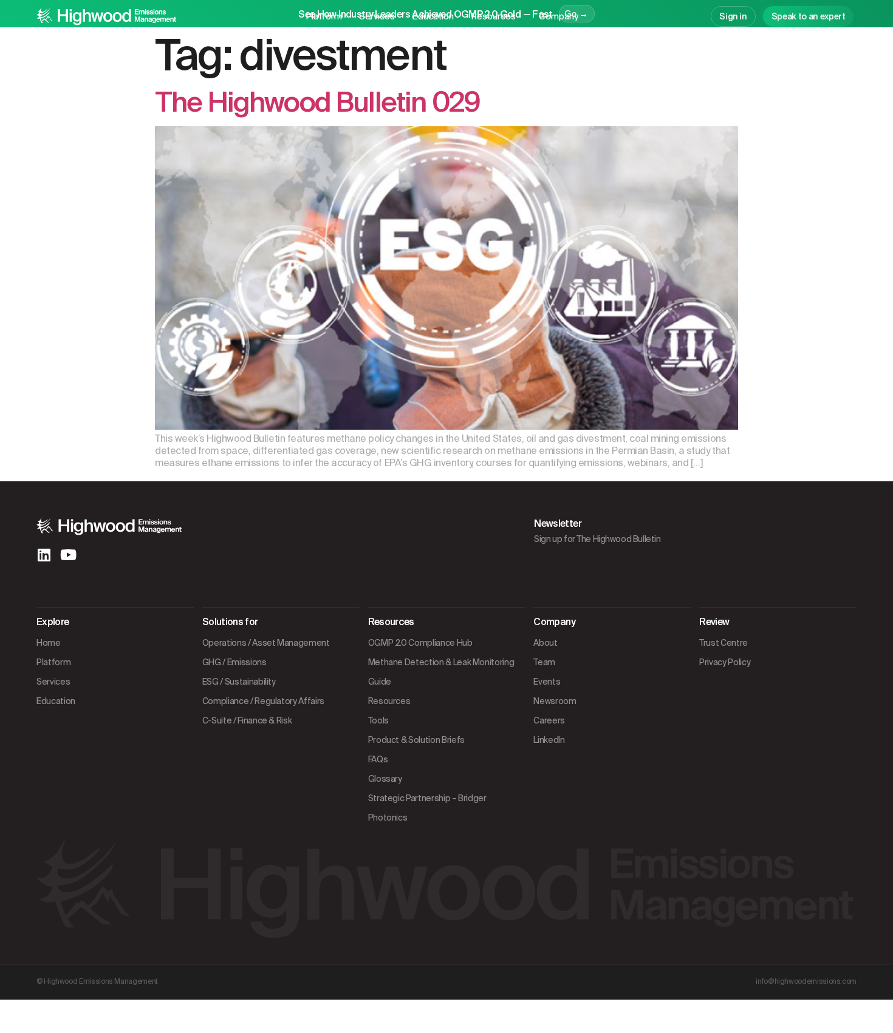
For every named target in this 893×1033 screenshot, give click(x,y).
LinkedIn (548, 739)
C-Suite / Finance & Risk (247, 720)
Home (48, 642)
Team (544, 662)
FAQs (378, 759)
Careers (549, 720)
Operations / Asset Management (266, 642)
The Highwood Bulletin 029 (317, 102)
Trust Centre (723, 642)
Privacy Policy (724, 662)
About (545, 642)
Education (433, 16)
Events (546, 681)
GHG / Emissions (234, 662)
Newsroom (554, 701)
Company (558, 16)
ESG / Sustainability (239, 681)
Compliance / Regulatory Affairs (263, 701)
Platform (324, 16)
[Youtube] (68, 554)
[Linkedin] (43, 554)
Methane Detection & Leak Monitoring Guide (441, 672)
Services (377, 16)
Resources (493, 16)
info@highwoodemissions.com (806, 981)
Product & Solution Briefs (416, 739)
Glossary (385, 778)
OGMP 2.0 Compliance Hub (420, 642)
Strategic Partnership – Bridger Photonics (427, 808)
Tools (378, 720)
